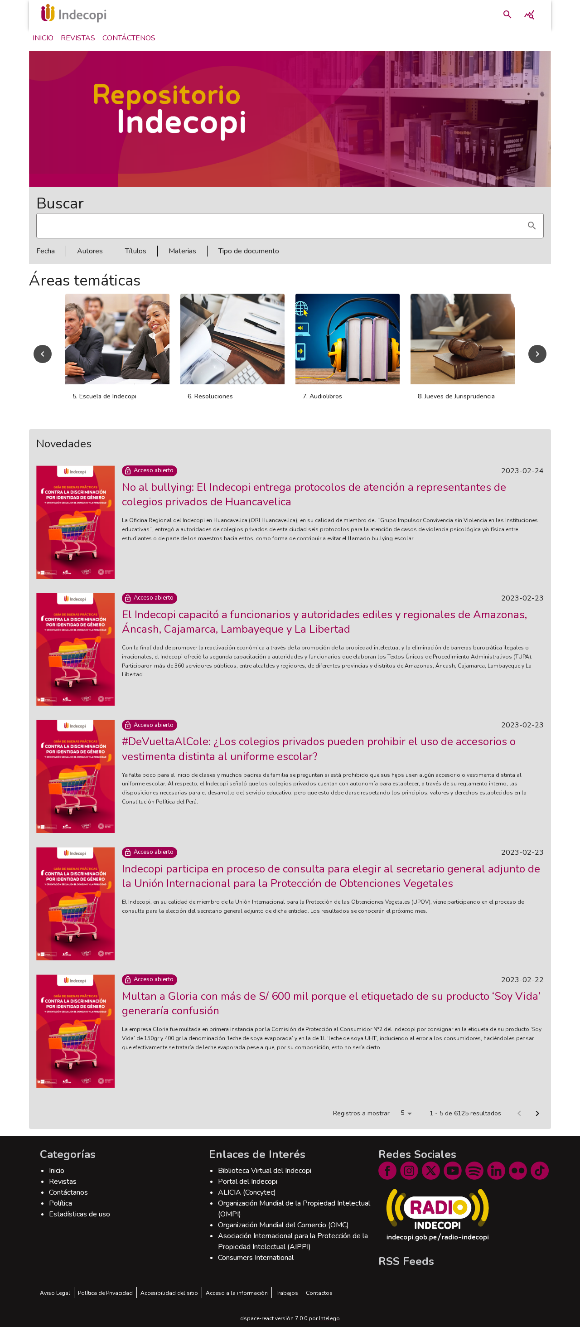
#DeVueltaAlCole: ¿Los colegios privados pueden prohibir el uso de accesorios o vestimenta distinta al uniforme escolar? (319, 758)
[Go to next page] (537, 1123)
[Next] (537, 359)
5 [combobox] (402, 1123)
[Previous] (43, 359)
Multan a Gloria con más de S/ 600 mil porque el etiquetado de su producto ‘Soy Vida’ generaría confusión (331, 1013)
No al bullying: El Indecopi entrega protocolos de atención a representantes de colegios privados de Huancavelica (314, 504)
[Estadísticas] (529, 14)
